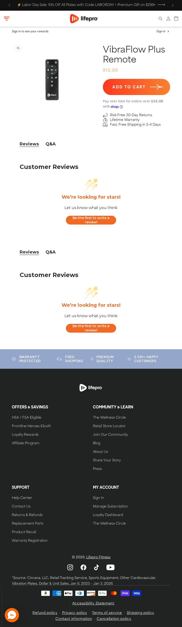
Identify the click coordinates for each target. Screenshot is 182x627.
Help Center (22, 498)
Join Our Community (110, 435)
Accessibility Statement (93, 603)
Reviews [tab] (29, 144)
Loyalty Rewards (25, 435)
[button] (6, 19)
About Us (100, 452)
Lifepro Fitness (98, 557)
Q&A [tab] (51, 144)
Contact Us (21, 506)
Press (97, 469)
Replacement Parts (27, 524)
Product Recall (24, 532)
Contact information (73, 619)
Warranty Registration (30, 541)
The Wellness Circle (109, 418)
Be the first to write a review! (91, 220)
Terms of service (107, 613)
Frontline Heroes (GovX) (31, 426)
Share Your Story (107, 460)
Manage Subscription (110, 506)
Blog (96, 443)
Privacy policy (74, 613)
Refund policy (44, 613)
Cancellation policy (114, 619)
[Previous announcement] (9, 5)
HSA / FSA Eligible (26, 418)
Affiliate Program (25, 443)
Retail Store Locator (109, 426)
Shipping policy (140, 613)
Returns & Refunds (27, 515)
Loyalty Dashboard (108, 515)
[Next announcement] (173, 5)
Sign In (98, 498)
